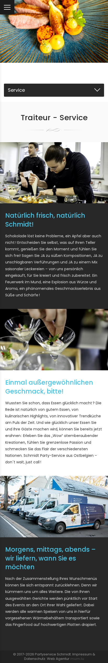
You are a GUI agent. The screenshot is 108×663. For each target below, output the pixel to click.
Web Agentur (58, 658)
